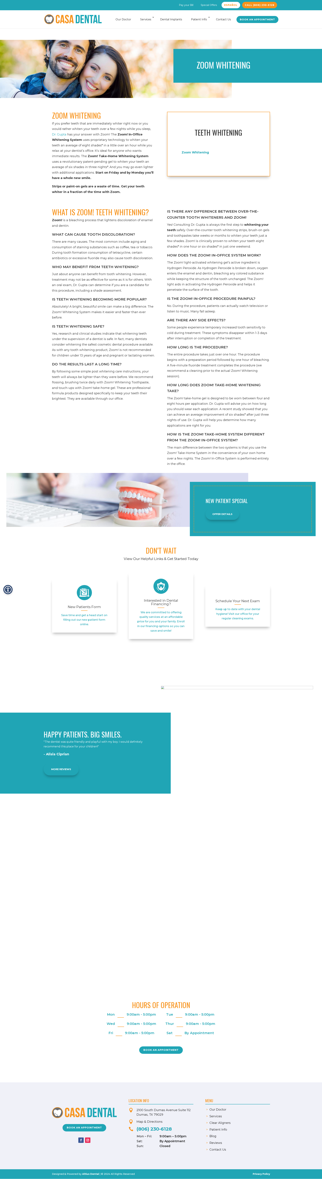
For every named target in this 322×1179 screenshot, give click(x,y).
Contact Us (223, 19)
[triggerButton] (8, 589)
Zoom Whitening (195, 152)
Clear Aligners (220, 1123)
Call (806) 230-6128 (259, 5)
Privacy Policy (261, 1173)
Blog (212, 1136)
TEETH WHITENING (218, 132)
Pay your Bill (186, 5)
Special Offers (209, 5)
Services (145, 19)
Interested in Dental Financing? (161, 602)
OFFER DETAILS (222, 514)
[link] (84, 592)
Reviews (215, 1143)
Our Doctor (123, 19)
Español (230, 5)
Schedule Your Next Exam (238, 601)
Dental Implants (171, 19)
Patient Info (199, 19)
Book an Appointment (257, 19)
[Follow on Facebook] (81, 1140)
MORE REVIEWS (61, 769)
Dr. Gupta (59, 134)
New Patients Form (84, 607)
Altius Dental (90, 1173)
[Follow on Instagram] (87, 1140)
